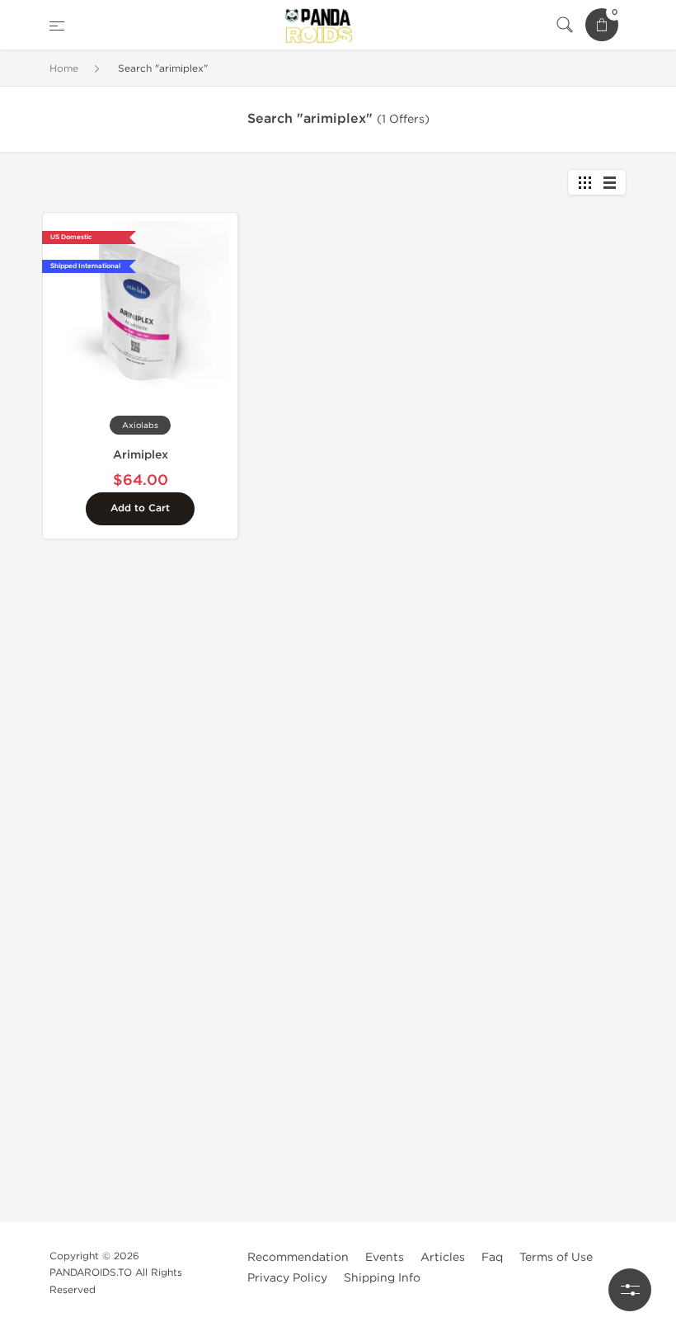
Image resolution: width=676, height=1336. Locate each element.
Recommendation (298, 1257)
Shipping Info (382, 1278)
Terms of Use (556, 1257)
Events (384, 1257)
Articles (442, 1257)
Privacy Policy (287, 1278)
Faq (492, 1257)
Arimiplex (140, 455)
